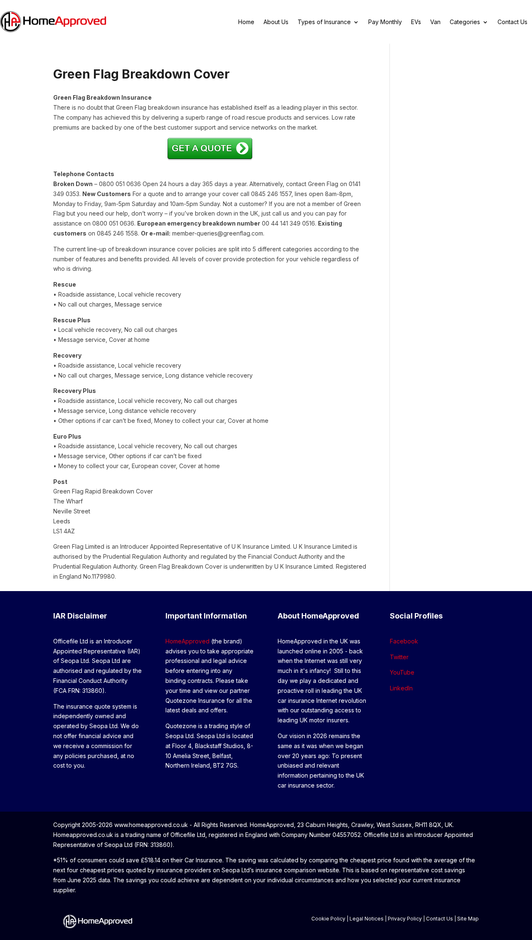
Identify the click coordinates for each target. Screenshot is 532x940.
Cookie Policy (328, 918)
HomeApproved (187, 641)
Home (246, 22)
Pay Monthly (385, 22)
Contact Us (512, 22)
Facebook (404, 641)
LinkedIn (401, 688)
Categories (465, 22)
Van (435, 22)
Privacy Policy (405, 918)
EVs (416, 22)
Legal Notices (367, 918)
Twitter (399, 656)
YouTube (402, 672)
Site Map (468, 918)
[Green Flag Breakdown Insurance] (209, 158)
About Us (276, 22)
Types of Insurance (324, 22)
